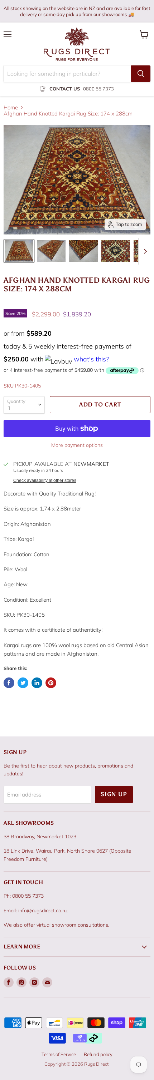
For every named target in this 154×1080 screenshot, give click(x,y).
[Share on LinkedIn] (37, 682)
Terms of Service (59, 1054)
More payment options (77, 445)
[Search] (140, 73)
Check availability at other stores (44, 480)
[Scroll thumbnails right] (144, 251)
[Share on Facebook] (9, 682)
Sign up (114, 794)
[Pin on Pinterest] (50, 682)
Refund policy (98, 1054)
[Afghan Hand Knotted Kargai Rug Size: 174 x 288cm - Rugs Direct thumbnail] (19, 251)
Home (11, 107)
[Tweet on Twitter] (23, 682)
